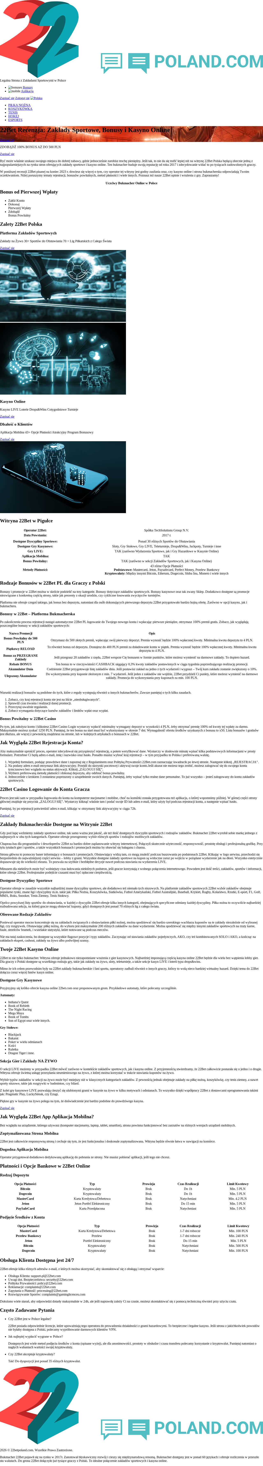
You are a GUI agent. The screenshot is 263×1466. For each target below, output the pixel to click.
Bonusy (28, 87)
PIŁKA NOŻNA (19, 105)
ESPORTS (15, 120)
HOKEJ (13, 116)
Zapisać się (7, 98)
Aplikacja (27, 91)
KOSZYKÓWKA (20, 109)
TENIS (13, 112)
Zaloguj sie (22, 98)
